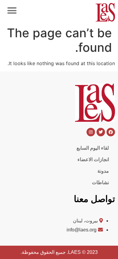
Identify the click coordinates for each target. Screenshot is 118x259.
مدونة (103, 171)
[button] (11, 10)
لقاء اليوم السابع (93, 148)
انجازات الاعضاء (93, 159)
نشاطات (100, 182)
